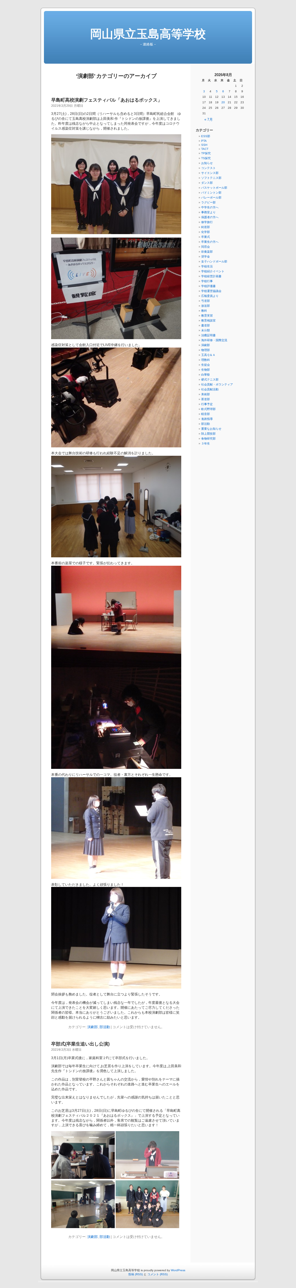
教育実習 (207, 315)
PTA (204, 140)
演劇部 (92, 1027)
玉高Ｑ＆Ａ (208, 355)
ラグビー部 (208, 202)
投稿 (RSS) (135, 1274)
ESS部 (205, 136)
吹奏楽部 (207, 251)
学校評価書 (208, 286)
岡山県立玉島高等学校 (148, 33)
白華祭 (205, 374)
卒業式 (205, 236)
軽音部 (205, 414)
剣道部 (205, 227)
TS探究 (206, 158)
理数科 (205, 359)
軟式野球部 (208, 409)
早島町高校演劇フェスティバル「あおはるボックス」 (106, 100)
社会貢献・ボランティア (217, 384)
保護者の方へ (210, 217)
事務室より (208, 212)
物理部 (205, 350)
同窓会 (205, 246)
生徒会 (205, 364)
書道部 (205, 325)
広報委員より (210, 295)
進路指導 (207, 418)
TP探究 (206, 153)
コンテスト (208, 168)
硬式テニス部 (210, 379)
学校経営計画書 (211, 276)
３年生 (205, 443)
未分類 (205, 330)
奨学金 (205, 256)
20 (223, 102)
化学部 (205, 232)
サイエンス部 (210, 172)
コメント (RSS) (157, 1274)
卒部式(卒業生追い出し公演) (80, 1043)
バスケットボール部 (214, 187)
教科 (204, 310)
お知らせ (207, 163)
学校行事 (207, 281)
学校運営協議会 (211, 291)
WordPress (178, 1270)
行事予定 (207, 404)
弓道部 (205, 300)
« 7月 (208, 119)
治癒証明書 (208, 335)
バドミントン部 (211, 192)
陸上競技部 (208, 433)
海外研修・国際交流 (214, 340)
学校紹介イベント (212, 271)
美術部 (205, 394)
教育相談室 (208, 320)
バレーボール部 (211, 197)
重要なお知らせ (211, 428)
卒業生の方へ (210, 241)
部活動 (104, 1027)
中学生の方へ (210, 207)
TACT (204, 148)
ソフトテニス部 (211, 177)
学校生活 (207, 266)
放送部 (205, 305)
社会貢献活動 (210, 389)
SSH (204, 144)
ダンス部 (207, 182)
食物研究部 (208, 438)
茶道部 (205, 399)
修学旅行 (207, 222)
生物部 (205, 369)
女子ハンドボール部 (214, 261)
